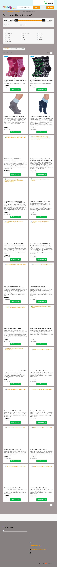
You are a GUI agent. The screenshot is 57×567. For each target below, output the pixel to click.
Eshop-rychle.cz (50, 563)
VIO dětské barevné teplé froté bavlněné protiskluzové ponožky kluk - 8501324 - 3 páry (15, 202)
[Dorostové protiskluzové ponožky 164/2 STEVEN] (15, 359)
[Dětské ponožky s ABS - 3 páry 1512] (15, 398)
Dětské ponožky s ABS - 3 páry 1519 (38, 488)
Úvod (4, 11)
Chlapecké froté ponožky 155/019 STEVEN (40, 116)
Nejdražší (21, 49)
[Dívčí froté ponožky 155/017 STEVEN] (15, 147)
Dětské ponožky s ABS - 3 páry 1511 (38, 371)
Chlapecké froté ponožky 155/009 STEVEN (40, 201)
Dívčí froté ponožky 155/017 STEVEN (12, 159)
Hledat (37, 7)
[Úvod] (9, 7)
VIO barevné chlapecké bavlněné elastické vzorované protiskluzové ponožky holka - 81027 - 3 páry (15, 80)
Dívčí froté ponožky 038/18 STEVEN (12, 328)
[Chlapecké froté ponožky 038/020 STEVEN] (15, 104)
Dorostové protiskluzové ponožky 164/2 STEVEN (15, 371)
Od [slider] (16, 20)
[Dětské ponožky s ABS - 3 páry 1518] (15, 476)
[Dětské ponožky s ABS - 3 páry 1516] (15, 437)
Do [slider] (44, 20)
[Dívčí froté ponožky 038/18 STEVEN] (15, 316)
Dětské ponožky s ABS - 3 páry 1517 (38, 449)
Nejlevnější (14, 49)
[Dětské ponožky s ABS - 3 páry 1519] (41, 476)
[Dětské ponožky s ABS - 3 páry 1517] (41, 437)
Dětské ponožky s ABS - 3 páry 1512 (12, 410)
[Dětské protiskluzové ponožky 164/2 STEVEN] (41, 316)
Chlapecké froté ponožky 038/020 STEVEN (14, 116)
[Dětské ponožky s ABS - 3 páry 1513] (41, 398)
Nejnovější (6, 49)
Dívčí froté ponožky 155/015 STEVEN (12, 286)
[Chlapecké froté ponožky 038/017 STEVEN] (41, 232)
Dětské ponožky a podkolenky (13, 11)
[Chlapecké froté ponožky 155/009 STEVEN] (41, 189)
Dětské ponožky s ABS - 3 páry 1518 (12, 488)
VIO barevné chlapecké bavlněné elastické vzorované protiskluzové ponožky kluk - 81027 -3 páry (41, 80)
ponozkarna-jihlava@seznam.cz (38, 549)
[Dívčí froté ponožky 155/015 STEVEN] (15, 274)
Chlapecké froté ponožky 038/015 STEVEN (14, 244)
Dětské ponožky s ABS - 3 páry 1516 (12, 449)
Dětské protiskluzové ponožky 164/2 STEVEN (40, 328)
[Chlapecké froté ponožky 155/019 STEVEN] (41, 104)
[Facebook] (31, 553)
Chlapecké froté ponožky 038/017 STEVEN (40, 244)
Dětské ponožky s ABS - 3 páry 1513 (38, 410)
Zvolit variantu (15, 89)
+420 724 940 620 (35, 546)
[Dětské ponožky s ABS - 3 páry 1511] (41, 359)
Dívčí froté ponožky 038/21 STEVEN (38, 286)
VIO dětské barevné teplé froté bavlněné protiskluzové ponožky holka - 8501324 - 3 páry (41, 159)
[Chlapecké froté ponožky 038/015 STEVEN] (15, 232)
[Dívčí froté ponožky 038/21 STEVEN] (41, 274)
